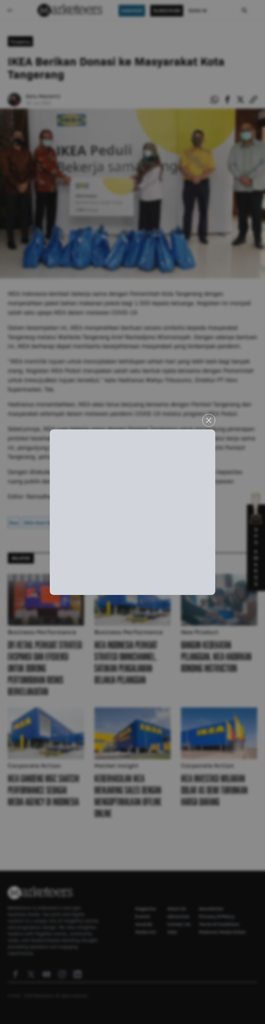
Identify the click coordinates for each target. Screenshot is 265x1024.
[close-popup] (208, 420)
